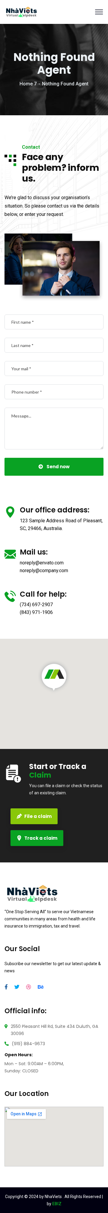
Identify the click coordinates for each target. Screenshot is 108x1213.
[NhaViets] (21, 11)
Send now (58, 466)
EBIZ (57, 1203)
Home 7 (28, 84)
